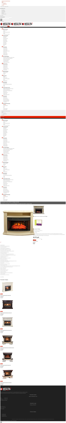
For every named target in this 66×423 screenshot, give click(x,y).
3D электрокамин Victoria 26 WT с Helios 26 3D (5, 295)
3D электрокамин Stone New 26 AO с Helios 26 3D (5, 382)
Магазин (4, 203)
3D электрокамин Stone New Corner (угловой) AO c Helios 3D (7, 347)
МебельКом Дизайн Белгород (7, 420)
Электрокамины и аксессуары (9, 203)
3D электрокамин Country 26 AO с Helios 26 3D (5, 365)
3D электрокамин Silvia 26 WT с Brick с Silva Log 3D (6, 330)
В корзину (34, 240)
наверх (1, 422)
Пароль (1, 18)
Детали (34, 243)
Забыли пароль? (2, 21)
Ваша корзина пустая (2, 8)
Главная (1, 203)
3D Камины (15, 203)
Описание (34, 242)
